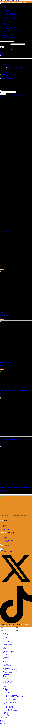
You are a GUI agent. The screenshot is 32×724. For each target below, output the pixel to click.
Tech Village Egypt (25, 624)
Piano (4, 442)
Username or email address (9, 39)
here (4, 258)
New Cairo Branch (11, 27)
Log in (2, 47)
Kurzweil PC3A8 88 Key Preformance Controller (15, 439)
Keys (7, 10)
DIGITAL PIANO (7, 365)
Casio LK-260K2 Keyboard (7, 80)
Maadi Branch (9, 28)
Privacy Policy (3, 626)
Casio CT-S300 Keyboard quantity (10, 90)
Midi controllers (7, 315)
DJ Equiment (9, 17)
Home (1, 64)
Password (5, 44)
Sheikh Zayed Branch (11, 30)
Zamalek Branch (10, 26)
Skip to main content (14, 0)
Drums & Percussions (11, 14)
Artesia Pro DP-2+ (6, 362)
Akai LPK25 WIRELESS (8, 312)
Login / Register (7, 715)
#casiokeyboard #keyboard (20, 96)
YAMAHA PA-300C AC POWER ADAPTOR (14, 487)
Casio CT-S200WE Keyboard (7, 75)
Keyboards (9, 64)
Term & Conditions (13, 626)
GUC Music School (11, 21)
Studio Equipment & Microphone (14, 16)
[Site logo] (2, 3)
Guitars (8, 11)
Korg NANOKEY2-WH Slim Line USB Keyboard (16, 390)
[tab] (6, 100)
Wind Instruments (10, 13)
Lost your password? (5, 50)
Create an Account (8, 37)
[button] (3, 445)
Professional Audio (11, 19)
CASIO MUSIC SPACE (6, 231)
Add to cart (3, 93)
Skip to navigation (4, 0)
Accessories (6, 490)
